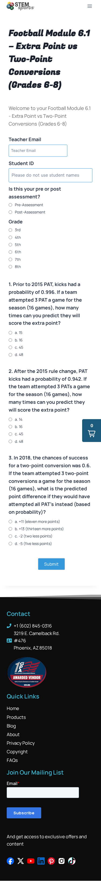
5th (18, 244)
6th (18, 251)
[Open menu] (90, 6)
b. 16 (19, 340)
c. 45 (19, 347)
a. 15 (18, 332)
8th (18, 266)
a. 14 (18, 419)
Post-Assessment (30, 212)
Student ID (21, 163)
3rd (17, 229)
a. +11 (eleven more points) (37, 521)
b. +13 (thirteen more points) (39, 528)
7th (17, 259)
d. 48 (19, 354)
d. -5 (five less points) (33, 543)
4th (18, 237)
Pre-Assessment (29, 204)
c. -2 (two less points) (34, 535)
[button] (91, 430)
